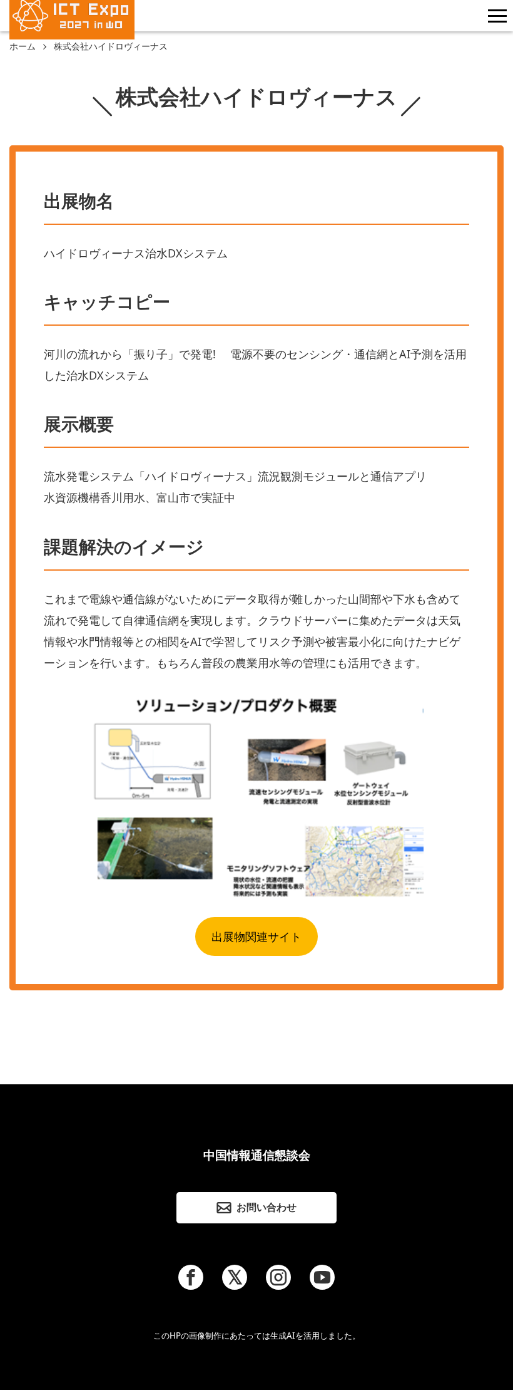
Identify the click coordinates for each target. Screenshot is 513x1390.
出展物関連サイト (256, 936)
